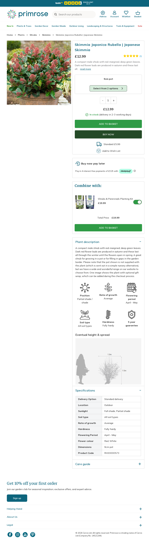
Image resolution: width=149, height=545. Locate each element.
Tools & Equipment (125, 26)
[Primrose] (28, 14)
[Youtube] (25, 534)
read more (85, 68)
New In (10, 26)
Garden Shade (59, 26)
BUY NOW (108, 134)
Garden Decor (41, 26)
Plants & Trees (24, 26)
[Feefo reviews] (74, 3)
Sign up (17, 498)
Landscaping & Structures (100, 26)
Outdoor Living (76, 26)
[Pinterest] (33, 534)
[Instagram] (17, 534)
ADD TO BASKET (108, 123)
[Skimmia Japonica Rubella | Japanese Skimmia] (39, 73)
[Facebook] (10, 534)
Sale (140, 26)
